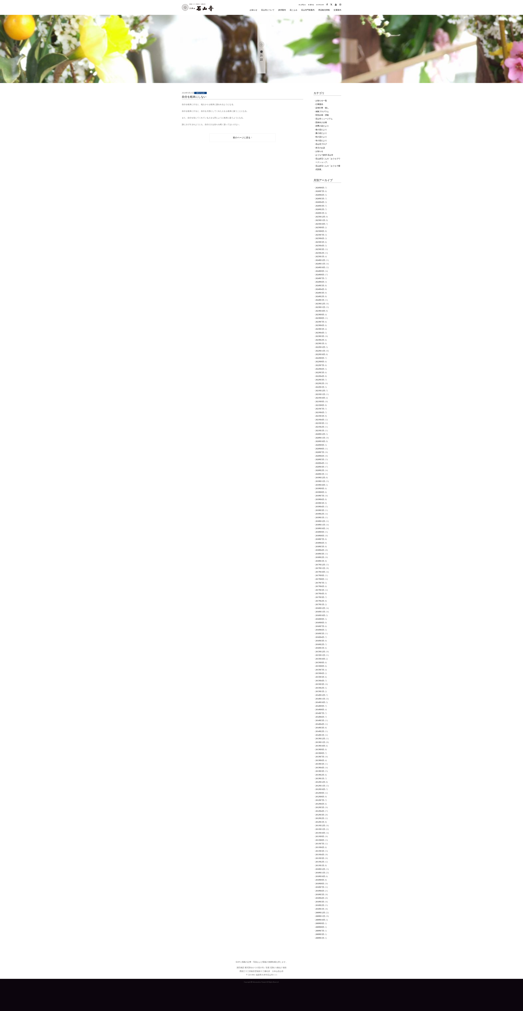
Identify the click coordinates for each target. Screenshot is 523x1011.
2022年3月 (319, 380)
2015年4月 (319, 681)
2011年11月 (320, 829)
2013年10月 (320, 746)
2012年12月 (320, 782)
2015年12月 (320, 652)
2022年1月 (319, 387)
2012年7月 (319, 800)
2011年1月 (319, 865)
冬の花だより (321, 141)
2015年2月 (319, 688)
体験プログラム (322, 112)
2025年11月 (320, 220)
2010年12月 (320, 869)
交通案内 (337, 10)
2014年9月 (319, 706)
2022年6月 (319, 369)
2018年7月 (319, 539)
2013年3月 (319, 771)
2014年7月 (319, 713)
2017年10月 (320, 572)
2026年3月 (319, 206)
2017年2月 (319, 601)
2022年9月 (319, 358)
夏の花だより (321, 133)
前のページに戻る (241, 137)
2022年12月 (320, 347)
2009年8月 (319, 927)
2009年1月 (319, 938)
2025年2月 (319, 253)
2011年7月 (319, 844)
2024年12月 (320, 260)
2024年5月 (319, 286)
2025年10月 (320, 224)
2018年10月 (320, 528)
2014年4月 (319, 724)
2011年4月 (319, 855)
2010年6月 (319, 891)
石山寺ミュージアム (324, 119)
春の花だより (321, 130)
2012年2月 (319, 818)
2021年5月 (319, 416)
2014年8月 (319, 710)
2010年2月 (319, 905)
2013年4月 (319, 768)
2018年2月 (319, 557)
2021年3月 (319, 423)
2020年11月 (320, 438)
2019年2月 (319, 514)
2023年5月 (319, 329)
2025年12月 (320, 217)
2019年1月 (319, 518)
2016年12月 (320, 608)
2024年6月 (319, 282)
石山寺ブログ (321, 144)
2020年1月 (319, 474)
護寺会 (312, 4)
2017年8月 (319, 579)
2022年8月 (319, 362)
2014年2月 (319, 731)
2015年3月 (319, 684)
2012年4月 (319, 811)
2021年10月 (320, 398)
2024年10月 (320, 267)
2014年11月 (320, 699)
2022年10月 (320, 354)
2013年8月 (319, 753)
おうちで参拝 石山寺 (324, 155)
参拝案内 (282, 10)
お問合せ (303, 4)
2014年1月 (319, 735)
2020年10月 (320, 441)
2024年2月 (319, 296)
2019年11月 (320, 481)
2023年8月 (319, 318)
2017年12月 (320, 565)
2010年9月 (319, 880)
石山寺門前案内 (307, 10)
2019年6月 (319, 499)
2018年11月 (320, 525)
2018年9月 (319, 532)
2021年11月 (320, 394)
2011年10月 (320, 833)
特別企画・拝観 (322, 115)
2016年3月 (319, 641)
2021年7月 (319, 409)
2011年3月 (319, 858)
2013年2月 (319, 775)
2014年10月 (320, 702)
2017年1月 (319, 604)
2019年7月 (319, 496)
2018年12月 (320, 521)
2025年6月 (319, 238)
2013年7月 (319, 757)
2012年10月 (320, 789)
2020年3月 (319, 467)
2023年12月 (320, 304)
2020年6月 (319, 456)
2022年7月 (319, 365)
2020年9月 (319, 445)
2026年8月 (319, 188)
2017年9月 (319, 575)
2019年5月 (319, 503)
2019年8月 (319, 492)
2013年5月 (319, 764)
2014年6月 (319, 717)
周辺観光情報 (324, 10)
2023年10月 (320, 311)
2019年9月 (319, 489)
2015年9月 (319, 663)
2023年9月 (319, 315)
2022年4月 (319, 376)
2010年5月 (319, 895)
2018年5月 (319, 547)
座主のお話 (320, 148)
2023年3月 (319, 336)
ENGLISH (321, 4)
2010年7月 (319, 887)
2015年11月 (320, 655)
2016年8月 (319, 623)
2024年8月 (319, 275)
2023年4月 (319, 333)
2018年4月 (319, 550)
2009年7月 (319, 931)
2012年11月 (320, 786)
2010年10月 (320, 876)
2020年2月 (319, 470)
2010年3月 (319, 902)
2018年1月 (319, 561)
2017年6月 (319, 586)
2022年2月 (319, 383)
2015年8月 (319, 666)
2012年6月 (319, 804)
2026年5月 (319, 199)
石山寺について (267, 10)
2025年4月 (319, 246)
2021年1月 (319, 431)
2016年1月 (319, 648)
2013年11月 (320, 742)
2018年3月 (319, 554)
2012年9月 (319, 793)
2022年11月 (320, 351)
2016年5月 (319, 634)
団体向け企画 (321, 122)
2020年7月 (319, 452)
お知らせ (253, 10)
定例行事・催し (322, 108)
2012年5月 (319, 807)
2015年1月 (319, 691)
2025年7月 (319, 235)
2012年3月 (319, 815)
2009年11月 (320, 916)
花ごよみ (293, 10)
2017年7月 (319, 583)
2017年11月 (320, 568)
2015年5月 (319, 677)
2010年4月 (319, 898)
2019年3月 (319, 510)
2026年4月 (319, 202)
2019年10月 (320, 485)
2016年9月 (319, 619)
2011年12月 (320, 826)
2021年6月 (319, 412)
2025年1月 (319, 257)
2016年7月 (319, 626)
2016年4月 (319, 637)
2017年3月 (319, 597)
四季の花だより (322, 126)
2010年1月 (319, 909)
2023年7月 (319, 322)
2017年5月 (319, 590)
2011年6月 (319, 847)
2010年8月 (319, 884)
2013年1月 (319, 779)
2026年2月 (319, 209)
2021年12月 (320, 391)
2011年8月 (319, 840)
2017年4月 (319, 594)
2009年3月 (319, 934)
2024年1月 (319, 300)
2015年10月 (320, 659)
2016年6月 (319, 630)
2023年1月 (319, 343)
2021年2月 (319, 427)
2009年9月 (319, 923)
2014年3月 (319, 728)
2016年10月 (320, 615)
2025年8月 (319, 231)
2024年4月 (319, 289)
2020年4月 (319, 463)
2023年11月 (320, 307)
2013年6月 (319, 760)
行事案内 (319, 104)
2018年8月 (319, 536)
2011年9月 (319, 836)
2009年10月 (320, 920)
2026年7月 (319, 191)
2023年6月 (319, 325)
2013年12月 (320, 739)
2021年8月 (319, 405)
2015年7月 (319, 670)
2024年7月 (319, 278)
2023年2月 (319, 340)
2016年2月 (319, 644)
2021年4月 (319, 420)
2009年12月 (320, 913)
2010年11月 (320, 873)
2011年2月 (319, 862)
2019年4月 (319, 507)
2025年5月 (319, 242)
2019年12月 (320, 478)
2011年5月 (319, 851)
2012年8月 (319, 797)
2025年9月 (319, 228)
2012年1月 (319, 822)
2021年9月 (319, 402)
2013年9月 (319, 750)
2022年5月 (319, 373)
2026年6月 (319, 195)
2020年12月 (320, 434)
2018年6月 (319, 543)
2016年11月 (320, 612)
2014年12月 (320, 695)
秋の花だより (321, 137)
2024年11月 (320, 264)
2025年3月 (319, 249)
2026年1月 (319, 213)
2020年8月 (319, 449)
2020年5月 (319, 459)
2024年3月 (319, 293)
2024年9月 (319, 271)
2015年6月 (319, 673)
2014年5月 (319, 720)
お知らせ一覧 (321, 101)
